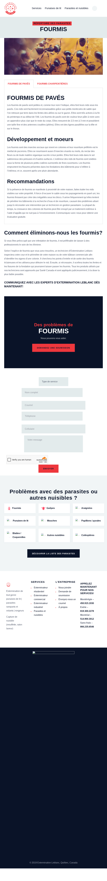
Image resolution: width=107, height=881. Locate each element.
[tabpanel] (53, 156)
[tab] (19, 84)
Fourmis (16, 508)
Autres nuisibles (55, 535)
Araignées (86, 508)
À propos (63, 607)
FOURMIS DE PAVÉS (19, 84)
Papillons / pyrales (91, 520)
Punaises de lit (20, 520)
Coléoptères (87, 535)
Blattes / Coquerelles (19, 535)
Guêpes (51, 508)
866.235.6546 (87, 627)
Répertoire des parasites (52, 23)
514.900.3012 (87, 619)
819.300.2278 (87, 611)
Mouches (52, 520)
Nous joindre (65, 587)
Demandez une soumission (53, 348)
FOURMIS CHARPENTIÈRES (52, 84)
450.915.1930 (87, 603)
